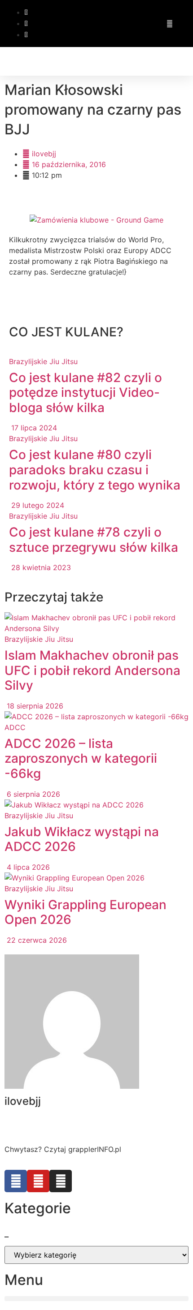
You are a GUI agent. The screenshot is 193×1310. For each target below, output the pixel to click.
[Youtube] (38, 1181)
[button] (183, 61)
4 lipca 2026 (27, 867)
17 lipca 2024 (33, 427)
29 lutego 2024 (36, 505)
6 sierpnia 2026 (32, 794)
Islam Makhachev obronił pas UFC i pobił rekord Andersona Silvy (92, 670)
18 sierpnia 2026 (33, 705)
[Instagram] (60, 1181)
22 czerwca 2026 (35, 940)
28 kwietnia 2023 (40, 567)
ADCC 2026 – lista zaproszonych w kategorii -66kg (80, 758)
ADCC (15, 727)
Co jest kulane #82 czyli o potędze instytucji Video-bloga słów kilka (85, 392)
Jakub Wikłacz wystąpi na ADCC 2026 (81, 839)
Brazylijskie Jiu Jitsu (43, 361)
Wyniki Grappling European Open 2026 (85, 912)
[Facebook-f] (15, 1181)
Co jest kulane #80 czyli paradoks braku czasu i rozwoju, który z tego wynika (94, 469)
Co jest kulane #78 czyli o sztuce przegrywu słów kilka (93, 539)
